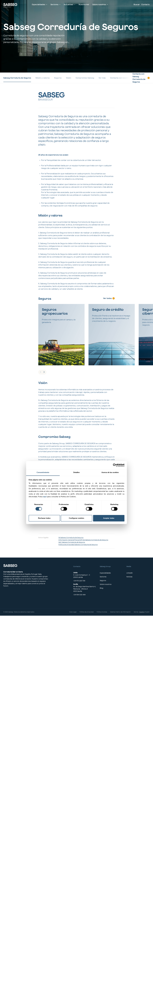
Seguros (103, 580)
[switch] (64, 509)
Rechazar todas (44, 518)
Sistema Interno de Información (120, 612)
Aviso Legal (72, 612)
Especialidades (105, 573)
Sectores (103, 577)
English (147, 612)
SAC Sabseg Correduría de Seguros (71, 542)
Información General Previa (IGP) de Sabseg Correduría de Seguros (83, 540)
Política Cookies (102, 612)
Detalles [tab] (76, 472)
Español (141, 612)
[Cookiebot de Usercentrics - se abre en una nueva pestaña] (114, 465)
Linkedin (129, 573)
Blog (101, 588)
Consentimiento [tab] (43, 472)
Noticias (129, 577)
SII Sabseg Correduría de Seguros (70, 537)
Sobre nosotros (105, 584)
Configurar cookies (76, 518)
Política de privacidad (87, 612)
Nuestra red (84, 4)
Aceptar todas (108, 518)
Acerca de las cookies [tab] (110, 472)
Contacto (145, 4)
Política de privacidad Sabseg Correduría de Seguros (78, 544)
